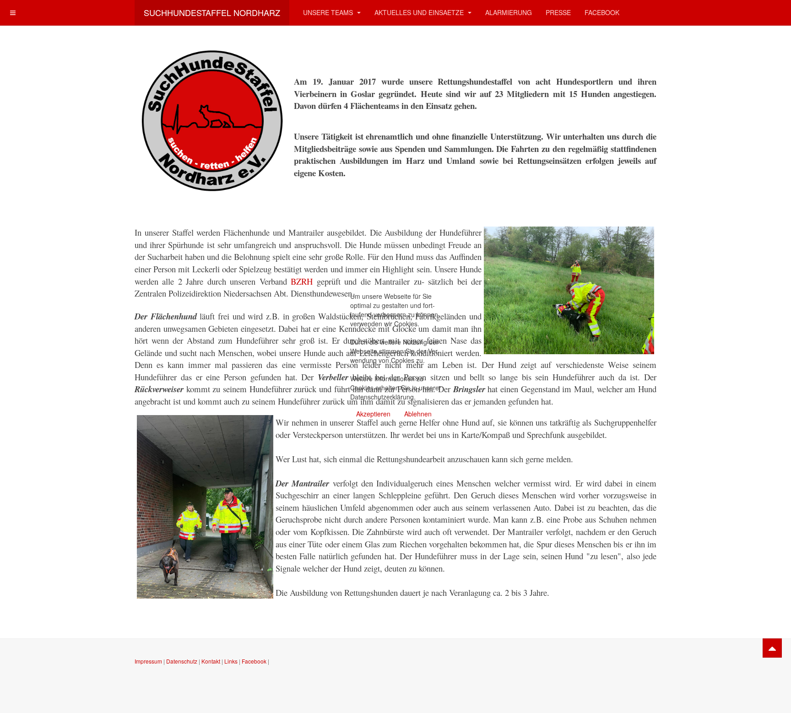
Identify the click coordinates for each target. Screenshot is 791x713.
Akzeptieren (373, 413)
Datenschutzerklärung (382, 396)
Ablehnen (418, 413)
